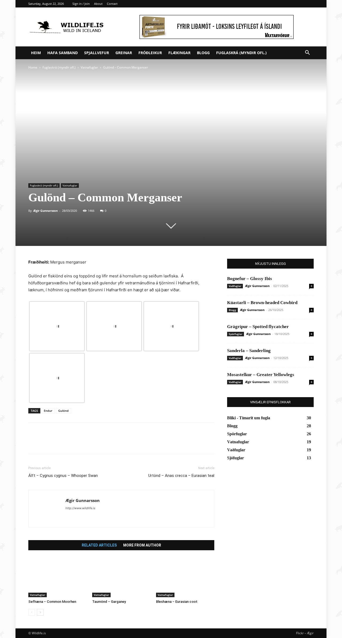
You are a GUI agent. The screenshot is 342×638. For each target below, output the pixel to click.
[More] (83, 443)
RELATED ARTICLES (99, 545)
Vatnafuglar (89, 67)
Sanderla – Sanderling (249, 350)
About (98, 4)
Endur (48, 411)
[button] (307, 53)
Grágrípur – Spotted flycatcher (258, 326)
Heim (36, 52)
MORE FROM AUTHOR (142, 545)
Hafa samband (62, 52)
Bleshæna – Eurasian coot (176, 602)
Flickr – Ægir (305, 633)
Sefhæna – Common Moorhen (52, 602)
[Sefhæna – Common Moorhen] (57, 577)
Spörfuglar (235, 334)
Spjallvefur (96, 52)
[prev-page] (31, 612)
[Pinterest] (58, 443)
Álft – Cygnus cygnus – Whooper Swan (63, 475)
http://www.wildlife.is (80, 508)
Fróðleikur (150, 52)
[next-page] (40, 612)
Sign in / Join (81, 4)
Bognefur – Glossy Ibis (249, 278)
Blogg (203, 52)
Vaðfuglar (235, 286)
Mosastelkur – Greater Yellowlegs (260, 374)
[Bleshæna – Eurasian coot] (185, 577)
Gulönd (63, 411)
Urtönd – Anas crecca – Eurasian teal (181, 475)
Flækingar (179, 52)
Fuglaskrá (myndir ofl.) (241, 52)
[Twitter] (46, 443)
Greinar (123, 52)
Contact (112, 4)
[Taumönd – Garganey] (121, 577)
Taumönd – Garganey (109, 602)
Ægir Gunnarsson (45, 211)
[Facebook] (33, 443)
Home (32, 67)
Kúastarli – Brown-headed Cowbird (262, 302)
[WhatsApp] (70, 443)
